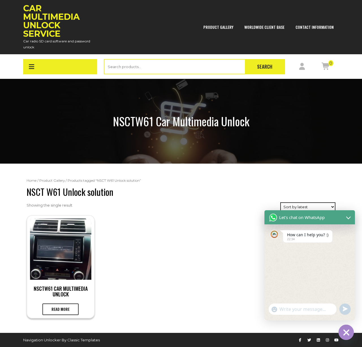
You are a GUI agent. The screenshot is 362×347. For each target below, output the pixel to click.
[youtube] (336, 340)
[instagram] (327, 340)
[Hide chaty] (346, 332)
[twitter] (309, 340)
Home (31, 180)
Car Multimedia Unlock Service (51, 21)
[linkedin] (318, 340)
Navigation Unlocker (42, 340)
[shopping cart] (325, 67)
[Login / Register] (302, 67)
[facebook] (300, 340)
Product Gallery (218, 27)
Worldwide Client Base (264, 27)
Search (264, 66)
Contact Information (315, 27)
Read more (60, 309)
